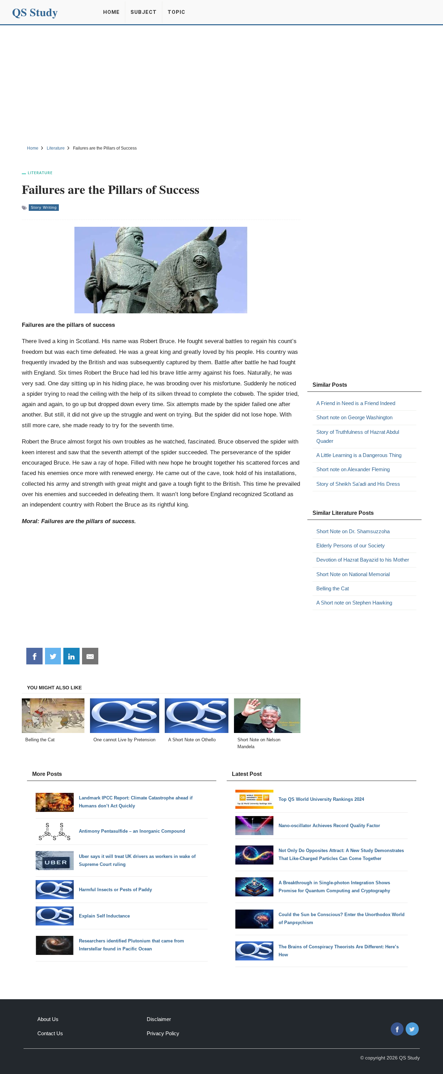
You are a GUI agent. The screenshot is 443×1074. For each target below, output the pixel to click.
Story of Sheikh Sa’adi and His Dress (358, 484)
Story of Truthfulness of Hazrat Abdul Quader (357, 436)
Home (111, 12)
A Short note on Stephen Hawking (354, 603)
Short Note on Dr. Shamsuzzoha (353, 531)
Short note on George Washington (354, 417)
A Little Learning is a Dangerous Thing (358, 455)
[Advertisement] (221, 84)
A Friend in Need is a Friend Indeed (355, 403)
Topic (176, 12)
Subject (143, 12)
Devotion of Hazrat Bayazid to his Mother (362, 560)
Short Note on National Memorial (353, 574)
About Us (47, 1019)
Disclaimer (159, 1019)
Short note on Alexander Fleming (353, 469)
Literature (40, 172)
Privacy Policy (163, 1033)
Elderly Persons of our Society (350, 545)
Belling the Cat (332, 588)
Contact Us (50, 1033)
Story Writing (44, 207)
